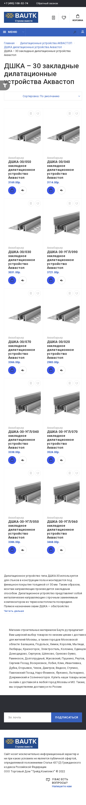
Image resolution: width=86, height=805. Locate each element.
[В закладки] (38, 113)
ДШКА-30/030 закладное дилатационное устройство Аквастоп (21, 260)
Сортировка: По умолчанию (41, 96)
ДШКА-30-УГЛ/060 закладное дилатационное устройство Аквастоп (62, 529)
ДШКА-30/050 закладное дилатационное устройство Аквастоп (21, 170)
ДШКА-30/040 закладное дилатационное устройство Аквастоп (60, 170)
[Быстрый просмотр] (23, 190)
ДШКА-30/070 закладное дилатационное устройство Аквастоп (21, 350)
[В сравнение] (31, 113)
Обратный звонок (47, 3)
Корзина (78, 20)
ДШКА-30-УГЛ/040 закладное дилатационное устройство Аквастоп (23, 440)
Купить (12, 190)
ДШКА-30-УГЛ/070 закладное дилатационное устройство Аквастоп (62, 440)
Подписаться (66, 717)
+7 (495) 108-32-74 (16, 3)
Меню (12, 32)
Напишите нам (62, 786)
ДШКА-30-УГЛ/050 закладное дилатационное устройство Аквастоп (23, 529)
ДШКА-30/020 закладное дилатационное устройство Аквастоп (60, 350)
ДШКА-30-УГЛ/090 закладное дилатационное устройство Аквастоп (62, 260)
